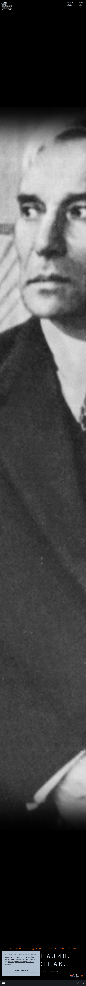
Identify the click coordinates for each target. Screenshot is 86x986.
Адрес (78, 983)
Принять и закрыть (21, 970)
